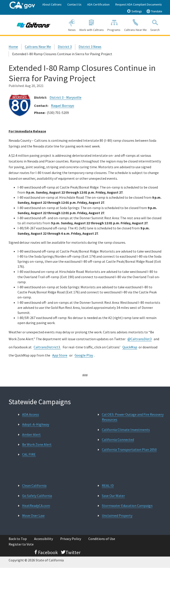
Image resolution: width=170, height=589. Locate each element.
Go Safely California (37, 495)
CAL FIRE (29, 454)
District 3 (65, 46)
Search (155, 30)
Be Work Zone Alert (37, 444)
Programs (113, 30)
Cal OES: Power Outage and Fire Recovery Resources (133, 417)
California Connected (118, 439)
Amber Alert (31, 434)
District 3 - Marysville (65, 97)
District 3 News (90, 46)
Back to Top (18, 538)
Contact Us (74, 4)
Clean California (34, 485)
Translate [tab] (156, 11)
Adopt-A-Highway (35, 424)
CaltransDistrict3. (47, 347)
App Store (59, 355)
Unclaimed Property (117, 515)
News (72, 30)
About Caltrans (52, 4)
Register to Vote (21, 544)
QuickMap (129, 347)
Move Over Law (33, 515)
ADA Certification (98, 4)
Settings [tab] (136, 11)
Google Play (84, 355)
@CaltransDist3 (140, 339)
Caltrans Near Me (135, 30)
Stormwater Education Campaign (127, 505)
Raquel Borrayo (62, 105)
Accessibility (43, 538)
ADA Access (30, 414)
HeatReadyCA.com (36, 505)
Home (13, 46)
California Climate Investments (126, 429)
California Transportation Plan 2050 (129, 449)
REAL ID (108, 485)
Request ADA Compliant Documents (138, 4)
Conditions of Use (101, 538)
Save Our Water (113, 495)
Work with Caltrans (91, 30)
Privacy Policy (70, 538)
